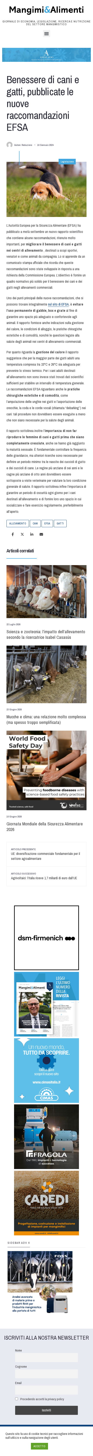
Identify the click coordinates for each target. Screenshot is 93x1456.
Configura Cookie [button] (17, 1446)
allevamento (17, 523)
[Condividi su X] (22, 534)
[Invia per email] (41, 534)
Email (18, 1383)
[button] (46, 33)
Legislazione (67, 161)
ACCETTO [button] (39, 1446)
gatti (60, 523)
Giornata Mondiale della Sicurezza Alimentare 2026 (44, 826)
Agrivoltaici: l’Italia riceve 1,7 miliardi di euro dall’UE (44, 876)
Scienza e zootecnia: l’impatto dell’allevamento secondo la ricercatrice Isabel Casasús (45, 634)
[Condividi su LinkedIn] (31, 534)
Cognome (21, 1366)
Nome (18, 1350)
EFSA (47, 523)
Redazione (27, 145)
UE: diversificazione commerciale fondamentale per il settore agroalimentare (45, 854)
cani (35, 523)
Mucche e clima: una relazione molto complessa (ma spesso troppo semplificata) (46, 719)
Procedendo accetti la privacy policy (42, 1399)
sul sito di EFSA (58, 304)
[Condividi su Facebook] (12, 534)
